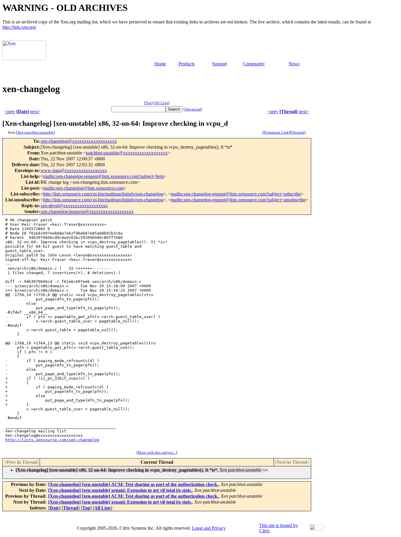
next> (35, 111)
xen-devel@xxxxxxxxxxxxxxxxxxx (74, 205)
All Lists (161, 103)
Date (22, 111)
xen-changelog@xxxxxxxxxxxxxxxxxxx (79, 141)
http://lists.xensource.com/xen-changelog (52, 440)
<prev (9, 111)
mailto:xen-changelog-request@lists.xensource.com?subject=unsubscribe (238, 199)
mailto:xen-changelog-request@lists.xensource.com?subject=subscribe (236, 193)
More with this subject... (157, 452)
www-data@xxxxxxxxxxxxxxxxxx (74, 170)
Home (160, 63)
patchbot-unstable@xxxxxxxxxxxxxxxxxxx (127, 152)
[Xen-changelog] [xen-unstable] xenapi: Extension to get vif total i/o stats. (120, 490)
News (294, 63)
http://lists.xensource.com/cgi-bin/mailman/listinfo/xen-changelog (103, 193)
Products (186, 63)
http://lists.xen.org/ (19, 27)
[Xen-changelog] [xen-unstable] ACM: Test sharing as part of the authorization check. (133, 484)
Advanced (193, 109)
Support (219, 63)
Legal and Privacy (209, 528)
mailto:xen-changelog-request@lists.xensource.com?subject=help (103, 176)
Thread (288, 111)
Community (254, 63)
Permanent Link (276, 132)
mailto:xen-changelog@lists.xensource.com (83, 188)
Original (297, 132)
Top (148, 103)
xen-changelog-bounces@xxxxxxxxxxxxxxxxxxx (87, 211)
